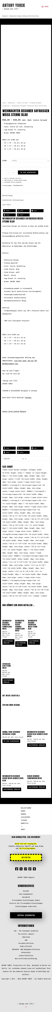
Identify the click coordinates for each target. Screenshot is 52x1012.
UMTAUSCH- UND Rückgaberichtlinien (26, 949)
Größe (4, 160)
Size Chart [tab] (6, 204)
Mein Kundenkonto (26, 894)
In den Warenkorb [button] (11, 741)
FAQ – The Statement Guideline (26, 931)
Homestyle (5, 16)
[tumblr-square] (35, 869)
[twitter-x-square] (21, 869)
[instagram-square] (26, 869)
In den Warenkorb (28, 172)
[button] (9, 210)
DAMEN (23, 811)
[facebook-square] (17, 869)
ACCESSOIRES (25, 817)
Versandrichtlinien (26, 943)
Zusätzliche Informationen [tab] (13, 200)
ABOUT (23, 829)
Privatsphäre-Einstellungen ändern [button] (26, 900)
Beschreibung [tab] (7, 195)
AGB (26, 940)
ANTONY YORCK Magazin (26, 877)
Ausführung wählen (8, 642)
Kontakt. (28, 397)
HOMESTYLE (25, 823)
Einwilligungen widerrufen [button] (26, 906)
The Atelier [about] (26, 934)
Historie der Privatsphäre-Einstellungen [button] (26, 903)
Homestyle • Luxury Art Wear (18, 103)
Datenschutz (26, 952)
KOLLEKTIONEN (26, 808)
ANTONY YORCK (13, 5)
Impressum (26, 937)
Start (4, 103)
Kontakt (26, 891)
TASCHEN (24, 820)
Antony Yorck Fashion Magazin (14, 411)
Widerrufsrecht (26, 946)
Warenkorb (26, 897)
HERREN (23, 814)
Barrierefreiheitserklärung (26, 958)
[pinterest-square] (30, 869)
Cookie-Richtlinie (26, 955)
